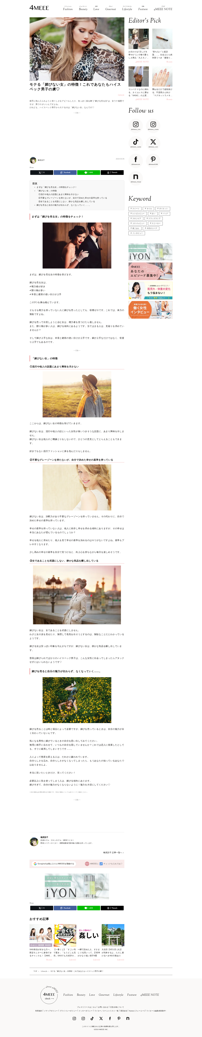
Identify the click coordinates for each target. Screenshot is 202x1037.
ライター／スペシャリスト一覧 (106, 1011)
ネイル (149, 209)
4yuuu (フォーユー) (137, 1011)
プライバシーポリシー (68, 1011)
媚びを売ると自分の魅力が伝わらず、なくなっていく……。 (64, 205)
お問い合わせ (103, 1007)
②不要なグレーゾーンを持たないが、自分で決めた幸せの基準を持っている (72, 198)
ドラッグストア (154, 218)
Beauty (81, 995)
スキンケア (136, 218)
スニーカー (156, 223)
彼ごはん (135, 228)
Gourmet (104, 995)
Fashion (68, 995)
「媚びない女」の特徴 (47, 191)
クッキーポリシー (86, 1011)
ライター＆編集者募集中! (156, 1011)
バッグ (165, 214)
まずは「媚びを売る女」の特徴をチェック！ (57, 187)
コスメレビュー (138, 223)
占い (153, 214)
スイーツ (135, 209)
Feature (132, 995)
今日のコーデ (152, 228)
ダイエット (163, 209)
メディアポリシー (51, 1011)
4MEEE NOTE (149, 995)
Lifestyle (118, 995)
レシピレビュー (138, 214)
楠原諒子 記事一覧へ (112, 852)
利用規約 (38, 1011)
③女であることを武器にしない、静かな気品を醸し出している (66, 201)
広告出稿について (117, 1007)
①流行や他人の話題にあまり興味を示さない (58, 194)
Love (92, 995)
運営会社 (123, 1011)
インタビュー (137, 233)
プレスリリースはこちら (86, 1007)
